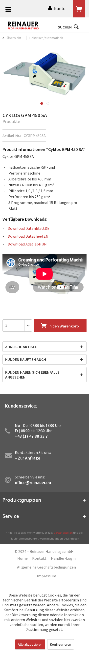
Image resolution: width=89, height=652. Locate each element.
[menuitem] (7, 10)
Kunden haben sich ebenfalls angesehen (32, 375)
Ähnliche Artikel (21, 346)
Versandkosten (63, 532)
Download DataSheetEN (28, 236)
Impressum (46, 575)
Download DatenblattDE (28, 228)
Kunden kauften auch (25, 359)
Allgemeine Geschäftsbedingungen (46, 567)
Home (22, 558)
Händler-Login (63, 558)
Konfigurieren (60, 644)
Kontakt (39, 558)
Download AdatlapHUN (27, 244)
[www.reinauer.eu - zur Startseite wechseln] (23, 25)
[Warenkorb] (79, 8)
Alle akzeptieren (30, 644)
